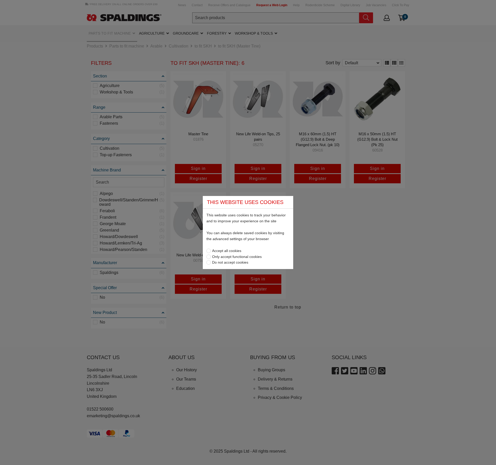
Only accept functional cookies (237, 257)
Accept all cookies (226, 251)
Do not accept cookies (230, 262)
